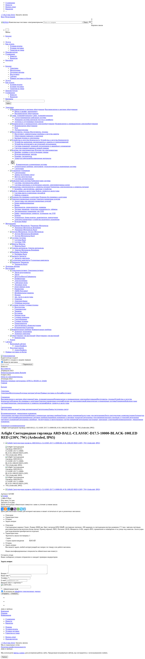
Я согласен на (22, 591)
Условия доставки (17, 48)
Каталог (8, 36)
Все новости (6, 369)
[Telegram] (24, 509)
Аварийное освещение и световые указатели (65, 417)
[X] (11, 509)
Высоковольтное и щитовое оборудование (17, 399)
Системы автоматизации (28, 409)
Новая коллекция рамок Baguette (13, 373)
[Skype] (21, 509)
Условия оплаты (16, 46)
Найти (8, 103)
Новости (13, 56)
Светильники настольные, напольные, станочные (97, 419)
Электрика (14, 68)
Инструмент (14, 74)
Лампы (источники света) (58, 409)
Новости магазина (10, 362)
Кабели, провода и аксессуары (57, 403)
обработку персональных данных (28, 591)
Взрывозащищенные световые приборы (32, 417)
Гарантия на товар (17, 50)
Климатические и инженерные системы (100, 401)
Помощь (4, 613)
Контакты (9, 60)
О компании (10, 54)
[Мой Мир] (8, 509)
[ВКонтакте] (2, 509)
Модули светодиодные (9, 409)
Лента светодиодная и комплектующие (120, 415)
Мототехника (15, 70)
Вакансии (14, 58)
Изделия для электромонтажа (74, 401)
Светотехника (43, 409)
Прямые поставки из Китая (20, 78)
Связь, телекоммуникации (44, 399)
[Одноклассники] (5, 509)
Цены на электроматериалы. (12, 377)
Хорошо (4, 657)
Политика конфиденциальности (13, 647)
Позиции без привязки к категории (25, 401)
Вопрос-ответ (10, 637)
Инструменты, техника (106, 399)
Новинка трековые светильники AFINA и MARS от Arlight (24, 381)
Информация (6, 615)
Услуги (8, 42)
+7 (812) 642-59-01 (8, 15)
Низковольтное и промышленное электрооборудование (75, 399)
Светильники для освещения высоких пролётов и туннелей (105, 417)
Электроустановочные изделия (51, 401)
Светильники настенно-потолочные (15, 415)
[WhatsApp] (18, 509)
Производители (11, 52)
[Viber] (15, 509)
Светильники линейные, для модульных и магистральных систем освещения (48, 419)
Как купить (9, 44)
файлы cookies (19, 653)
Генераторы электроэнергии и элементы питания (26, 403)
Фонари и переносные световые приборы (45, 415)
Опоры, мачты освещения (71, 415)
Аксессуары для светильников (93, 415)
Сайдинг (13, 76)
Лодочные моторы (17, 72)
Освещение (120, 401)
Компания (5, 611)
